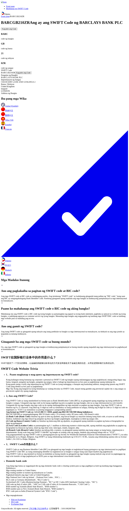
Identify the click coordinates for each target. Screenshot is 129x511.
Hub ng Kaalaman (18, 500)
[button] (64, 288)
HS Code (15, 502)
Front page (10, 6)
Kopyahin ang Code (9, 29)
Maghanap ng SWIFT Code (17, 9)
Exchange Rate (17, 504)
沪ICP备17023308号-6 (38, 508)
